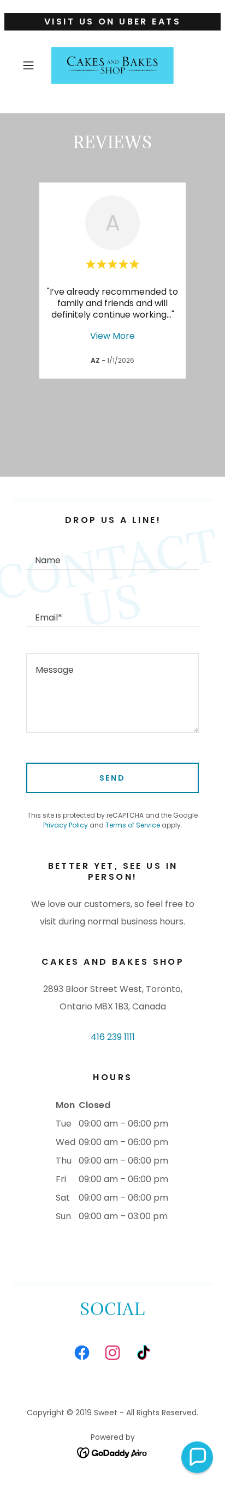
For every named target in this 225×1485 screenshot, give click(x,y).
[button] (31, 65)
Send (112, 777)
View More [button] (112, 336)
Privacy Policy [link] (65, 825)
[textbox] (112, 554)
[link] (112, 65)
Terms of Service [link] (132, 825)
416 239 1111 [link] (113, 1037)
